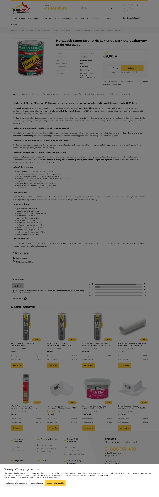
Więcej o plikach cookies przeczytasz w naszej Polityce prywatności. (31, 477)
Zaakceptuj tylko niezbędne (16, 483)
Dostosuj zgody (37, 483)
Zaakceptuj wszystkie (55, 483)
